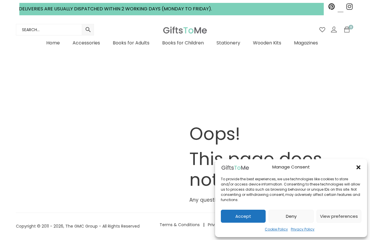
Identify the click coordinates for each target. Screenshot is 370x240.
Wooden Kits (267, 43)
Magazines (306, 43)
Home (53, 43)
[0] (347, 30)
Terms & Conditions (180, 225)
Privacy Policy (302, 229)
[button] (358, 167)
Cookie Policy (276, 229)
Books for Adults (131, 43)
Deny (291, 216)
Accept (243, 216)
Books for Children (183, 43)
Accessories (86, 43)
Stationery (228, 43)
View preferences (339, 216)
